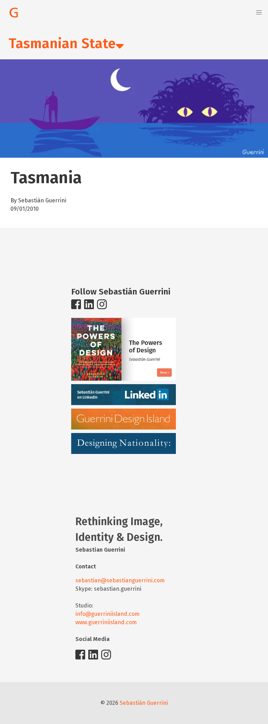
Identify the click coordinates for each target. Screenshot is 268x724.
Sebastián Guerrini (144, 703)
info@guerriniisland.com (107, 614)
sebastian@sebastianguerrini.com (120, 580)
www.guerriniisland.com (106, 622)
